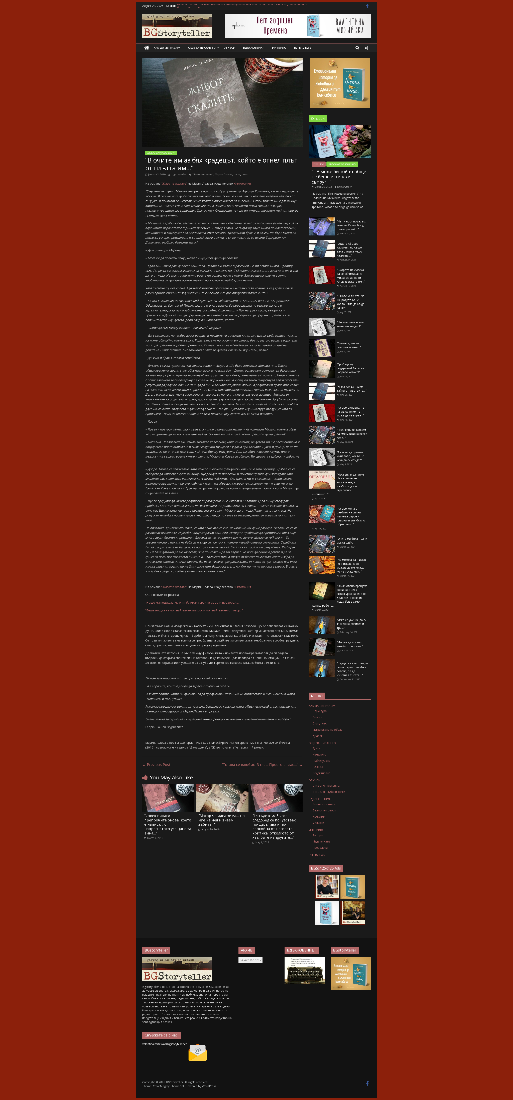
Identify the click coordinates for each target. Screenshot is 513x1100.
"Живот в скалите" (202, 174)
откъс (237, 174)
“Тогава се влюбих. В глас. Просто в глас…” (262, 764)
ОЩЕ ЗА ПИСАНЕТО (202, 47)
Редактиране (321, 773)
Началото (319, 754)
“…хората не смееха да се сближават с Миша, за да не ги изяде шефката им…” (351, 276)
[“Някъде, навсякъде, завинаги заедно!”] (322, 320)
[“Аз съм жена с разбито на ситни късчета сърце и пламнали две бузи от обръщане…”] (322, 507)
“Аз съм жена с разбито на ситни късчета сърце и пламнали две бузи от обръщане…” (352, 516)
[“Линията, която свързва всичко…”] (322, 341)
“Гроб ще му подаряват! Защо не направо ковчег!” (350, 368)
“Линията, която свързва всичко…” (349, 345)
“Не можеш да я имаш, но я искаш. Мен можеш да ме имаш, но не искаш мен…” (352, 565)
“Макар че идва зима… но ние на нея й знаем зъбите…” (221, 820)
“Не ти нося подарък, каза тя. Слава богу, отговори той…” (351, 225)
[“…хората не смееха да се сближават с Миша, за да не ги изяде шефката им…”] (322, 268)
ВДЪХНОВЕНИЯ (253, 47)
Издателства (321, 841)
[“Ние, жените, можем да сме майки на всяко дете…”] (322, 428)
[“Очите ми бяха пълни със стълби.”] (322, 537)
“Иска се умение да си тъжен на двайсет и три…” (352, 624)
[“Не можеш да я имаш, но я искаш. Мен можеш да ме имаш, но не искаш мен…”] (322, 558)
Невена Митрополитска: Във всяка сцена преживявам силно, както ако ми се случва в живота (242, 6)
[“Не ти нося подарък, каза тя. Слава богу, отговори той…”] (322, 219)
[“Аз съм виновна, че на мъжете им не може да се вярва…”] (322, 406)
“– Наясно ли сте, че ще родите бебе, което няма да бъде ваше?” (350, 302)
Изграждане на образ (327, 729)
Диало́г (317, 736)
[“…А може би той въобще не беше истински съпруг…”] (340, 127)
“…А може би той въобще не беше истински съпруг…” (339, 176)
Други (316, 748)
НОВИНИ (319, 816)
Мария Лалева (223, 174)
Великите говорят (325, 810)
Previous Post (156, 764)
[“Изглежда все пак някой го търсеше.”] (322, 640)
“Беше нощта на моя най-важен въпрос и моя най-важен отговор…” (194, 610)
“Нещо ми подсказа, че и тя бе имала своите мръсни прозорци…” (192, 602)
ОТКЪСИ (229, 47)
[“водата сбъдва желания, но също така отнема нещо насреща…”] (322, 242)
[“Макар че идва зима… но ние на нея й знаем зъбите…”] (222, 787)
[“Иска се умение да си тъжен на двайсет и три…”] (322, 618)
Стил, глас (320, 723)
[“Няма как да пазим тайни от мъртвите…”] (322, 385)
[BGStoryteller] (146, 47)
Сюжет (317, 717)
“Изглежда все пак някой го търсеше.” (350, 644)
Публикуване (321, 761)
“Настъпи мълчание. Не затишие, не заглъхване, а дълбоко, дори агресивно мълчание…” (338, 484)
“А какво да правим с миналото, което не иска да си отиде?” (351, 456)
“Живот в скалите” (174, 183)
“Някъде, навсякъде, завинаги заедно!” (351, 324)
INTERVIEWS (302, 47)
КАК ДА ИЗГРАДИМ (167, 47)
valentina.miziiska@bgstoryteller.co (164, 1044)
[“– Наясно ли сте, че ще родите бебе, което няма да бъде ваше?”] (322, 294)
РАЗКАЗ (318, 767)
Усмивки (318, 823)
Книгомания (242, 183)
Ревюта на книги (324, 804)
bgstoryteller (179, 174)
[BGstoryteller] (177, 959)
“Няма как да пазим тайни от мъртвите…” (352, 388)
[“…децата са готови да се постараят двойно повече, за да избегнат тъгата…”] (322, 661)
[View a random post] (366, 47)
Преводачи (320, 847)
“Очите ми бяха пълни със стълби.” (352, 540)
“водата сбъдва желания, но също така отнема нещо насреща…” (349, 249)
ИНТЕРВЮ (279, 47)
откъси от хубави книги (161, 153)
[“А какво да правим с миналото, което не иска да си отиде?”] (322, 450)
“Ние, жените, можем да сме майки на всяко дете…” (352, 433)
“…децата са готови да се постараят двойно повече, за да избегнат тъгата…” (352, 669)
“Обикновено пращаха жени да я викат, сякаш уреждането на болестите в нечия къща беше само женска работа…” (339, 595)
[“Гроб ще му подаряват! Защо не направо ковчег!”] (322, 362)
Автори (318, 835)
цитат (245, 174)
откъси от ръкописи (326, 785)
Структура (320, 711)
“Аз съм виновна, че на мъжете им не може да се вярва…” (350, 411)
